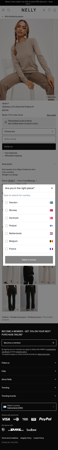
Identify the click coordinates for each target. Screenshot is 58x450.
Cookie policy (39, 438)
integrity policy (21, 352)
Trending (5, 387)
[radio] (6, 202)
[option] (29, 203)
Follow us (5, 363)
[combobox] (29, 195)
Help (4, 371)
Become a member (12, 343)
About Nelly (7, 379)
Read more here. (44, 354)
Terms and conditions (10, 438)
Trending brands (9, 396)
